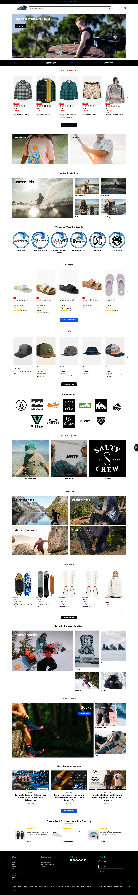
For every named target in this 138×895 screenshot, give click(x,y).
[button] (69, 445)
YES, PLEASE (81, 467)
